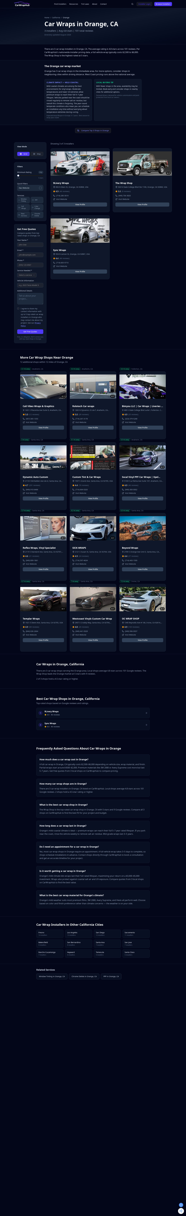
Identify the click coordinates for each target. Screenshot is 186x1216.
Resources (73, 4)
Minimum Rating (24, 172)
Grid (25, 154)
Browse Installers (163, 4)
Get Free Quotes (30, 331)
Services (20, 195)
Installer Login (144, 4)
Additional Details (24, 291)
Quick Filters (22, 183)
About (94, 4)
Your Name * (22, 240)
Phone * (20, 260)
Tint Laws (85, 4)
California (56, 17)
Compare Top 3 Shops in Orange (95, 130)
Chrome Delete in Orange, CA (84, 976)
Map (39, 154)
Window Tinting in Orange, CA (52, 976)
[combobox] (27, 275)
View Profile (80, 204)
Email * (20, 250)
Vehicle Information (25, 280)
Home (46, 17)
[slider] (18, 176)
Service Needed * (24, 270)
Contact (103, 4)
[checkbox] (18, 308)
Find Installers (60, 4)
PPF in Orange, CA (111, 976)
